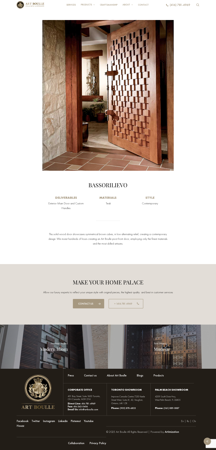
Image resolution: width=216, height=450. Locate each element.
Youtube (88, 421)
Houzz (20, 426)
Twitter (36, 421)
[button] (88, 303)
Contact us (90, 375)
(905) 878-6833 (128, 408)
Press (71, 375)
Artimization (172, 432)
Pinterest (76, 421)
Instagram (49, 421)
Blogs (140, 375)
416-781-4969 (88, 403)
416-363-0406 (80, 406)
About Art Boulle (117, 375)
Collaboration (76, 443)
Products (158, 375)
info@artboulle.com (88, 409)
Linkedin (63, 421)
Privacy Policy (97, 443)
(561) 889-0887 (171, 408)
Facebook (23, 421)
